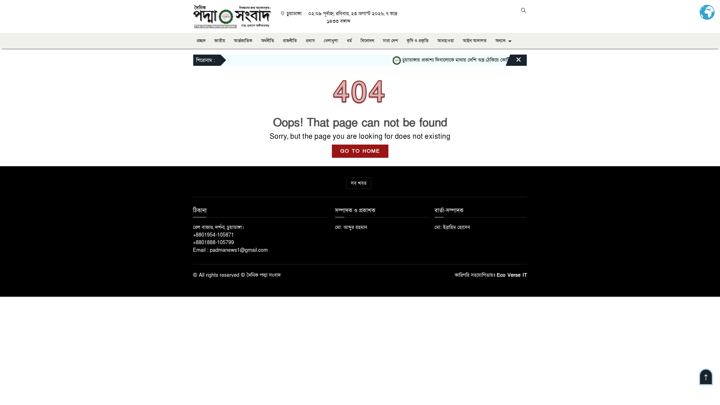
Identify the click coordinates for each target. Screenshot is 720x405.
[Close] (513, 61)
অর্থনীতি (267, 41)
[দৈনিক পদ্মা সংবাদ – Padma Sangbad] (232, 16)
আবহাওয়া (445, 41)
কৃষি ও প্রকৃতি (418, 41)
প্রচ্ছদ (201, 41)
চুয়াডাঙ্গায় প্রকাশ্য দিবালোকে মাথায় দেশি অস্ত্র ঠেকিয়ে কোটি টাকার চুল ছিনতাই (465, 60)
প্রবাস (310, 41)
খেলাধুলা (331, 41)
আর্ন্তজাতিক (243, 41)
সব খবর (358, 183)
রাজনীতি (290, 41)
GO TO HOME (360, 151)
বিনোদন (367, 41)
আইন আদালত (475, 41)
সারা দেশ (390, 41)
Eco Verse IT (512, 275)
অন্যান (500, 41)
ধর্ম (349, 41)
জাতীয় (219, 41)
